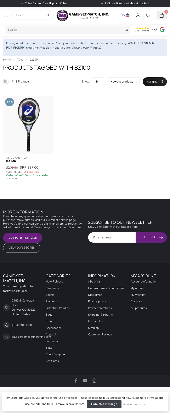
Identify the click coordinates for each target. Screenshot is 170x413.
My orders (137, 288)
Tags (20, 60)
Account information (144, 282)
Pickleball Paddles (58, 308)
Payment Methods (100, 308)
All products (139, 308)
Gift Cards (52, 361)
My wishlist (138, 295)
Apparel (51, 334)
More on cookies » (134, 404)
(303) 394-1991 (22, 325)
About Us (94, 282)
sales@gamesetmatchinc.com (31, 337)
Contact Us (95, 321)
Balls (49, 348)
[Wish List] (148, 15)
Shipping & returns (100, 315)
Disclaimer (95, 295)
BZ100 (11, 161)
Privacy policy (97, 301)
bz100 (34, 60)
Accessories (54, 328)
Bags (49, 315)
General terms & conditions (106, 288)
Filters (152, 82)
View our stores (21, 248)
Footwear (52, 341)
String (49, 321)
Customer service (22, 238)
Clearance (52, 288)
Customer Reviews (100, 334)
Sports (50, 295)
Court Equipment (57, 354)
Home (7, 60)
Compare (136, 301)
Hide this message (104, 404)
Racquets (52, 301)
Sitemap (93, 328)
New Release (54, 282)
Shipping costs (31, 172)
